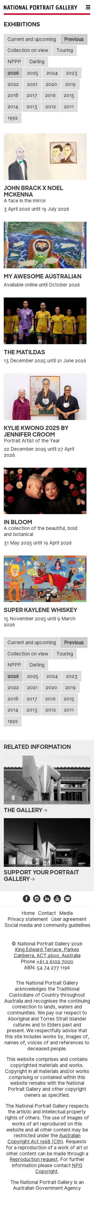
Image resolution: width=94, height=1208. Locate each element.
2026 (13, 73)
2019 (70, 84)
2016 (50, 95)
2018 (13, 95)
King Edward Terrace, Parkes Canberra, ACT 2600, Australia (47, 952)
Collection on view (28, 50)
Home (28, 913)
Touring (64, 50)
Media (66, 913)
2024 (52, 73)
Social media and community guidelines (47, 925)
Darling (36, 62)
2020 (51, 84)
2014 (13, 106)
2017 (32, 95)
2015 (69, 95)
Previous (74, 39)
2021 (32, 84)
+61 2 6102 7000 (54, 961)
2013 (32, 106)
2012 (50, 106)
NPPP (14, 62)
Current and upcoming (32, 39)
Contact (47, 913)
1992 (13, 118)
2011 (69, 106)
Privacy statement (28, 919)
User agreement (68, 919)
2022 (13, 84)
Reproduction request (34, 1159)
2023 (71, 73)
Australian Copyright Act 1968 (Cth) (44, 1138)
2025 (32, 73)
